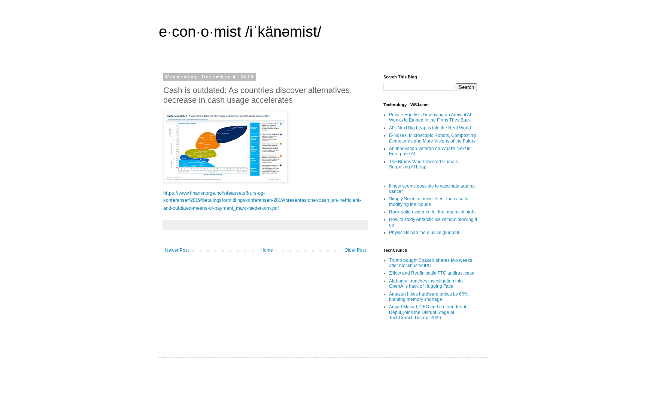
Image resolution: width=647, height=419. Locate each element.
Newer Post (177, 250)
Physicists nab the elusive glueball (424, 232)
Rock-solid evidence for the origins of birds (432, 212)
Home (267, 250)
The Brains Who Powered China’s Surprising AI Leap (423, 164)
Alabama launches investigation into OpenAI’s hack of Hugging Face (426, 283)
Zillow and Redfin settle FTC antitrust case (431, 273)
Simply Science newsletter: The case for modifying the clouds (429, 201)
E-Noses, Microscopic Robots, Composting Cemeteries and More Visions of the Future (432, 138)
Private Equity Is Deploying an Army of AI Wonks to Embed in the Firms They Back (430, 117)
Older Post (355, 250)
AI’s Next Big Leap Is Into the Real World (430, 128)
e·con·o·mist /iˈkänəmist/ (240, 31)
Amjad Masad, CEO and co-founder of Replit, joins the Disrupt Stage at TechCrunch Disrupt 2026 (427, 312)
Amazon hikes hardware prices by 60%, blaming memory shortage (429, 296)
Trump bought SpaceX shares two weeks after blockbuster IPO (430, 263)
